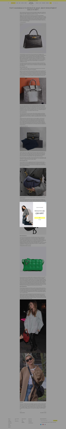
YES (39, 217)
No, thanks (39, 219)
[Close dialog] (45, 202)
